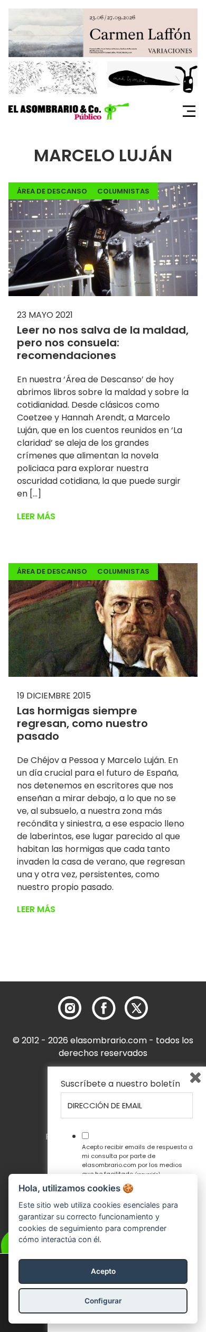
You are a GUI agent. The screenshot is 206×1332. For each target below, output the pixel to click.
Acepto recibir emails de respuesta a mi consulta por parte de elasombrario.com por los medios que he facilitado (137, 1160)
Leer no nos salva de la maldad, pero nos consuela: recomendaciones (103, 343)
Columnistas (123, 191)
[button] (68, 111)
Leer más (36, 516)
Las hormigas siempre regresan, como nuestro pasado (82, 723)
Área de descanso (52, 191)
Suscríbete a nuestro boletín (120, 1084)
